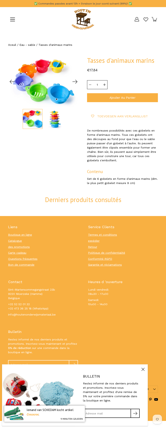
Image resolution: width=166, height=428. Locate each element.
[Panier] (154, 19)
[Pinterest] (150, 399)
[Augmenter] (104, 84)
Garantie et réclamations (105, 264)
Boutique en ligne (20, 234)
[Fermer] (143, 369)
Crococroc (33, 414)
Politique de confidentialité (106, 252)
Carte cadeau (17, 252)
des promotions (19, 246)
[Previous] (12, 82)
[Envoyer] (135, 413)
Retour (92, 246)
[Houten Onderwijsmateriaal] (83, 19)
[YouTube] (156, 399)
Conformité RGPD (100, 258)
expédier (94, 240)
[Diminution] (90, 84)
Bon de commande (21, 264)
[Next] (75, 82)
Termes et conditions (102, 234)
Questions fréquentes (22, 258)
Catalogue (15, 240)
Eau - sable (27, 44)
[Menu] (12, 19)
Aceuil (12, 44)
